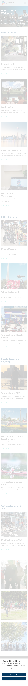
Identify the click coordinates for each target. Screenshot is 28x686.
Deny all (14, 678)
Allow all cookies (14, 675)
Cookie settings (14, 682)
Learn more (5, 670)
